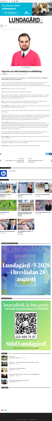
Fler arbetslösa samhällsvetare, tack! (43, 212)
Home (2, 29)
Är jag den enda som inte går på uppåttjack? (17, 368)
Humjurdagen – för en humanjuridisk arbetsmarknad (14, 160)
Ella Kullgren (12, 369)
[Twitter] (14, 1)
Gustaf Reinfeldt (4, 74)
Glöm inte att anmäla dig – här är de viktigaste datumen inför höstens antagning (25, 214)
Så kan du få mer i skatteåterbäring (42, 194)
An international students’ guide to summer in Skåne (19, 380)
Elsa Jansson (11, 375)
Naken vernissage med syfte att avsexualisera (35, 160)
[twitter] (47, 154)
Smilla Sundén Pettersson (14, 357)
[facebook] (50, 154)
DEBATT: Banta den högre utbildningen (5, 195)
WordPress (33, 419)
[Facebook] (12, 1)
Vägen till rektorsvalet (4, 212)
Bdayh (25, 419)
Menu (5, 26)
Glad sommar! (11, 356)
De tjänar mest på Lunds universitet (7, 231)
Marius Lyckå (11, 363)
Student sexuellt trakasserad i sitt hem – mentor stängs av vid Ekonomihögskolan (24, 374)
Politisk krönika (23, 74)
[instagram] (17, 1)
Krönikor (5, 29)
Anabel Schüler (12, 381)
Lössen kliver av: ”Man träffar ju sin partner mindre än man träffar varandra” (24, 362)
